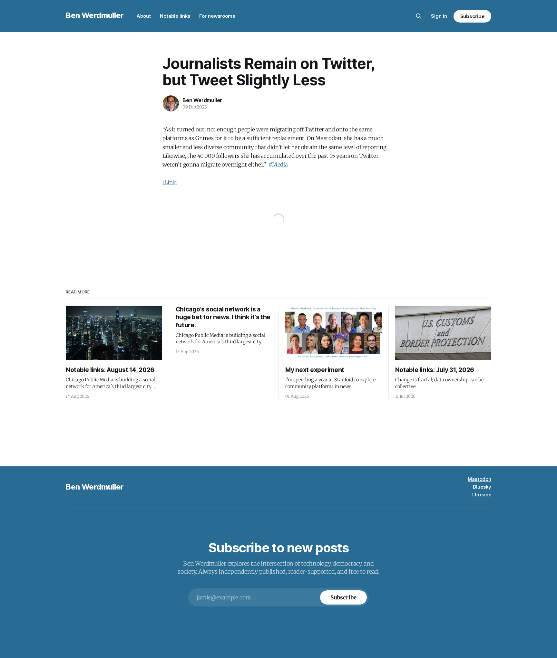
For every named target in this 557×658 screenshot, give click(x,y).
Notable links (175, 16)
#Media (278, 164)
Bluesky (482, 487)
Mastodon (479, 479)
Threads (481, 494)
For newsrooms (217, 16)
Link (169, 182)
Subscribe (472, 16)
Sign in (439, 16)
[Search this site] (419, 16)
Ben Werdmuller (95, 15)
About (144, 16)
